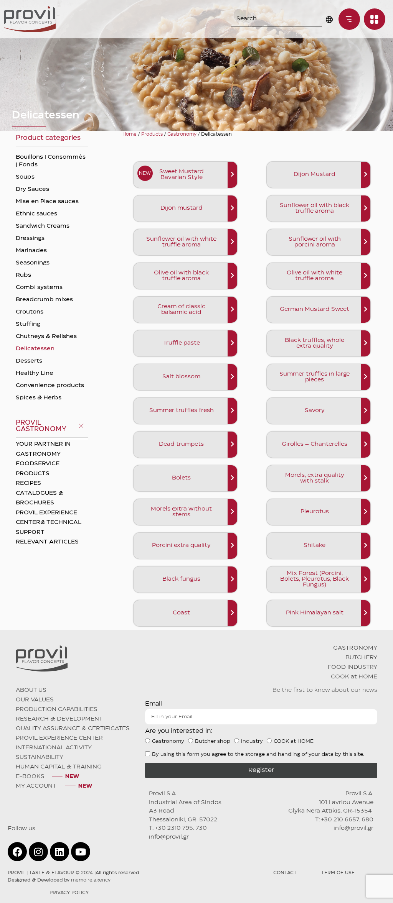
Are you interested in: (178, 731)
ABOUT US (31, 690)
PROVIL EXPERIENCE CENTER (59, 738)
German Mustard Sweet (314, 309)
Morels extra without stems (181, 511)
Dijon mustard (181, 208)
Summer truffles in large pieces (314, 377)
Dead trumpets (181, 444)
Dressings (30, 238)
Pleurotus (315, 511)
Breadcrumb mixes (44, 299)
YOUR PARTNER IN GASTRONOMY (43, 449)
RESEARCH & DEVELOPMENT (59, 719)
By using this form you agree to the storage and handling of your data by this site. (258, 754)
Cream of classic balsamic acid (181, 309)
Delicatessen (35, 348)
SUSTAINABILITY (39, 757)
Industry (252, 741)
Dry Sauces (32, 189)
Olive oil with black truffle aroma (181, 275)
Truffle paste (181, 343)
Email (153, 704)
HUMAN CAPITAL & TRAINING (59, 767)
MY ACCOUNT (37, 786)
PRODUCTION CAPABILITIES (56, 709)
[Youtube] (80, 851)
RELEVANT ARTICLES (47, 542)
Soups (25, 177)
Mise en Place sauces (47, 201)
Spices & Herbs (38, 398)
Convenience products (50, 385)
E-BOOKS (30, 776)
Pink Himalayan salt (314, 613)
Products (152, 134)
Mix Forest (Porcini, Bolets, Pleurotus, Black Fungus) (314, 579)
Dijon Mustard (314, 174)
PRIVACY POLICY (69, 893)
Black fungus (181, 579)
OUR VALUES (35, 700)
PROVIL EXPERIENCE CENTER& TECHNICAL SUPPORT (48, 522)
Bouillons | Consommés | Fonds (51, 160)
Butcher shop (212, 741)
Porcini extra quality (181, 545)
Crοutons (29, 312)
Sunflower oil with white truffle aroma (181, 242)
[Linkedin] (59, 851)
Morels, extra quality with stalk (314, 478)
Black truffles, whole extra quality (314, 343)
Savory (315, 410)
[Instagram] (38, 851)
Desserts (29, 361)
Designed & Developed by (59, 880)
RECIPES (28, 483)
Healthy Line (34, 373)
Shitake (314, 545)
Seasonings (33, 263)
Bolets (181, 478)
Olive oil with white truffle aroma (314, 275)
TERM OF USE (338, 873)
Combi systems (39, 287)
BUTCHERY (361, 657)
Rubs (23, 275)
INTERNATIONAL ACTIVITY (54, 747)
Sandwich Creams (42, 226)
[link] (347, 19)
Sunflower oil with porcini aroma (315, 242)
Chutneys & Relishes (46, 336)
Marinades (31, 250)
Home (129, 134)
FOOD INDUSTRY (352, 667)
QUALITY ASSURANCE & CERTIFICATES (73, 728)
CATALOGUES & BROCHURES (39, 498)
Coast (181, 613)
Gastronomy (181, 134)
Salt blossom (181, 376)
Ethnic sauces (36, 214)
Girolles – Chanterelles (314, 444)
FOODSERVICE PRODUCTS (37, 468)
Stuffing (28, 324)
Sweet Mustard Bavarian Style (181, 174)
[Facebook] (17, 851)
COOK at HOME (354, 677)
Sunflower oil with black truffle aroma (314, 208)
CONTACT (285, 873)
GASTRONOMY (355, 648)
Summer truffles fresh (181, 410)
